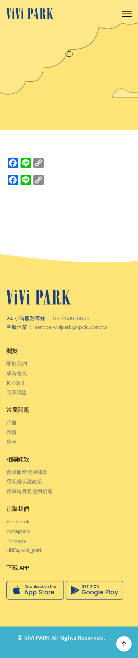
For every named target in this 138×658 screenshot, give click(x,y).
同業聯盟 (16, 392)
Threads (16, 540)
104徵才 (15, 383)
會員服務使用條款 (26, 472)
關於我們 (16, 363)
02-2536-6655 (71, 318)
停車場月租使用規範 (29, 491)
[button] (126, 13)
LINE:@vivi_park (24, 550)
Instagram (18, 531)
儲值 (11, 432)
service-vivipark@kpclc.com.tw (71, 327)
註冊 (11, 422)
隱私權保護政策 (24, 481)
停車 (11, 441)
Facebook (18, 521)
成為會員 (16, 373)
